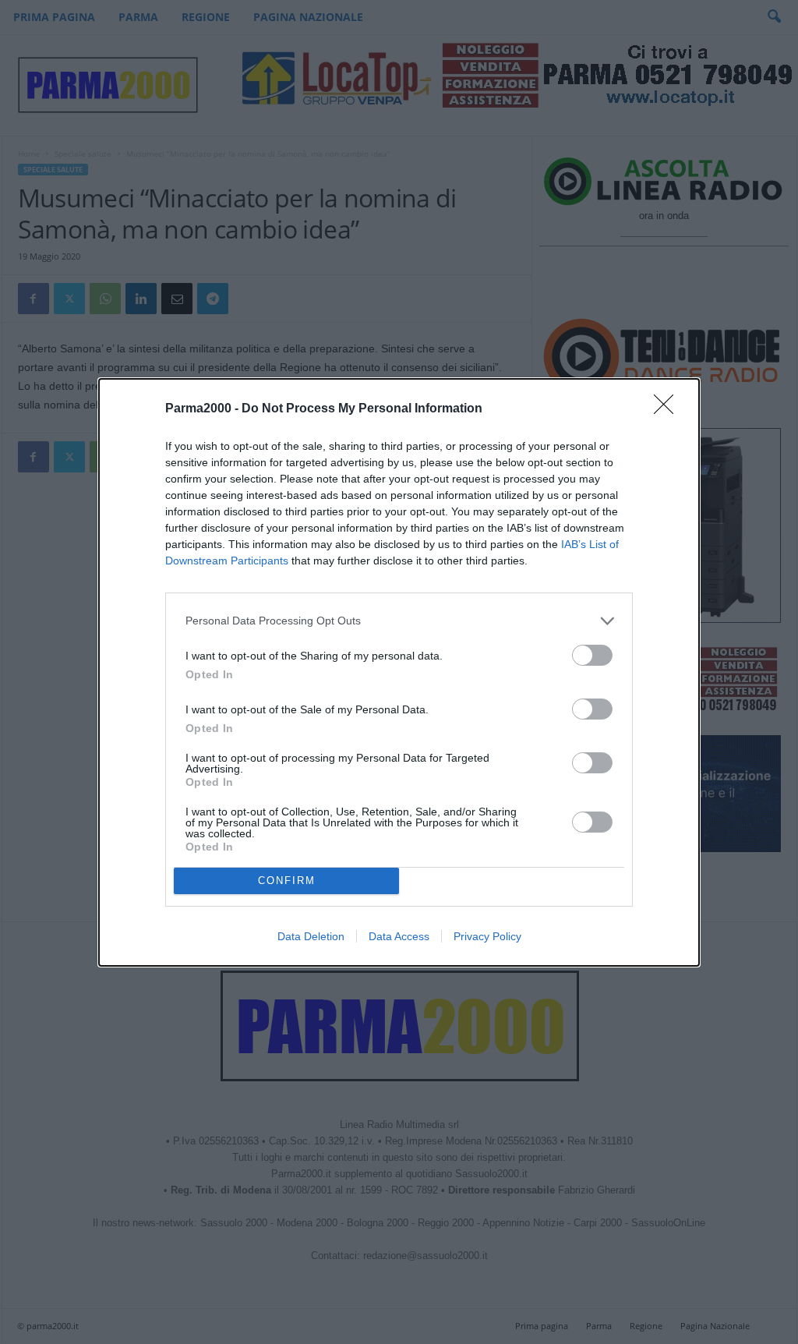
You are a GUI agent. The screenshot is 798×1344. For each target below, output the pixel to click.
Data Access (399, 936)
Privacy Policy (487, 936)
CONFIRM (287, 880)
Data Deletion (310, 936)
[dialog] (399, 672)
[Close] (668, 409)
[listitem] (399, 621)
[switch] (592, 655)
